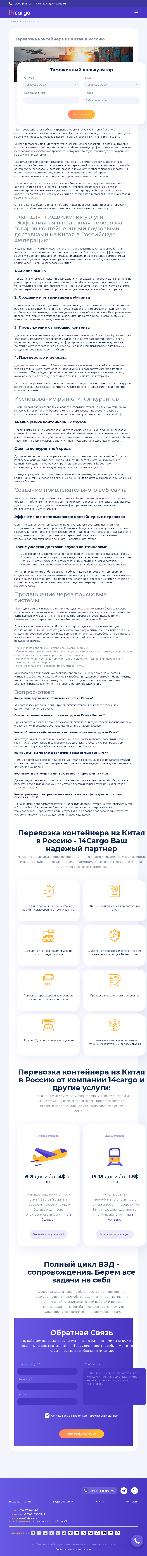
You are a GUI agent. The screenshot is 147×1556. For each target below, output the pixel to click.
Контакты (131, 1501)
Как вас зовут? (29, 1364)
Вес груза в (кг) (34, 93)
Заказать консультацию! (48, 1234)
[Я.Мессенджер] (76, 1533)
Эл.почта (24, 1394)
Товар (89, 93)
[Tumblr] (110, 1533)
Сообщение (93, 1364)
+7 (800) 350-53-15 (34, 1514)
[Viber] (90, 1533)
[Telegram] (83, 1533)
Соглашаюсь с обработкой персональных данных (84, 1415)
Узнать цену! (82, 114)
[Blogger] (117, 1533)
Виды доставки (62, 1501)
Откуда (29, 77)
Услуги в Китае (31, 21)
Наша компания (20, 1501)
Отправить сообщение (81, 1434)
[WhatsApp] (97, 1533)
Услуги (99, 1501)
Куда (88, 77)
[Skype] (103, 1533)
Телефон (25, 1379)
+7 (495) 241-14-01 (29, 3)
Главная (13, 21)
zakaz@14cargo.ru (54, 3)
